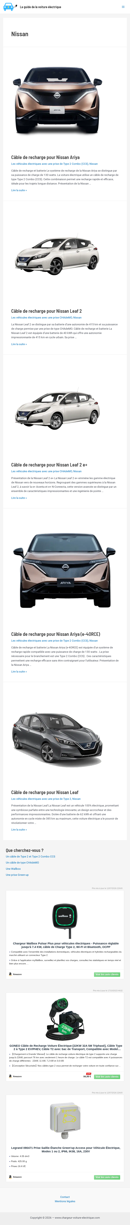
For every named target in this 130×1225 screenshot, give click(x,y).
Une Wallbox (13, 868)
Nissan (93, 163)
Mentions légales (65, 1201)
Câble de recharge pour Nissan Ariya (45, 157)
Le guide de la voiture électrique (40, 7)
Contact (65, 1197)
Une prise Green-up (17, 874)
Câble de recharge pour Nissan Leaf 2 (46, 311)
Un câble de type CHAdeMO (22, 862)
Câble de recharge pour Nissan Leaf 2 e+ (49, 464)
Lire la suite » (19, 190)
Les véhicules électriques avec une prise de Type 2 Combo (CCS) (49, 163)
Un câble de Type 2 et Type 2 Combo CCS (30, 856)
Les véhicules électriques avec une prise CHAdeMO (41, 317)
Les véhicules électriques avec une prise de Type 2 (41, 798)
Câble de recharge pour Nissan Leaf (44, 792)
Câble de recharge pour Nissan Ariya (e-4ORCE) (55, 634)
